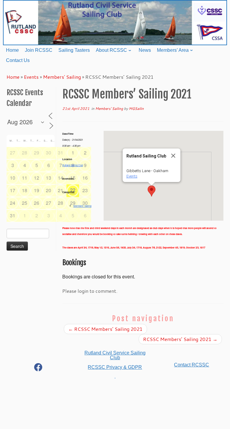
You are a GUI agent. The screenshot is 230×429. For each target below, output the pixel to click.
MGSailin (136, 108)
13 (48, 177)
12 (36, 177)
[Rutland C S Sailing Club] (38, 368)
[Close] (173, 155)
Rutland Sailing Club (72, 165)
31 (60, 152)
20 (48, 190)
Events (31, 76)
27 (12, 152)
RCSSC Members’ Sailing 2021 (105, 328)
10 (12, 177)
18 (24, 190)
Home (13, 76)
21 (60, 190)
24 (12, 202)
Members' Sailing (62, 76)
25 (24, 202)
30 (48, 152)
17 (12, 190)
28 (24, 152)
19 (36, 190)
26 (36, 202)
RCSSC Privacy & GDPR (115, 367)
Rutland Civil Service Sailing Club (115, 355)
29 (36, 152)
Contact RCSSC (191, 364)
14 (60, 177)
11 (24, 177)
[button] (151, 191)
